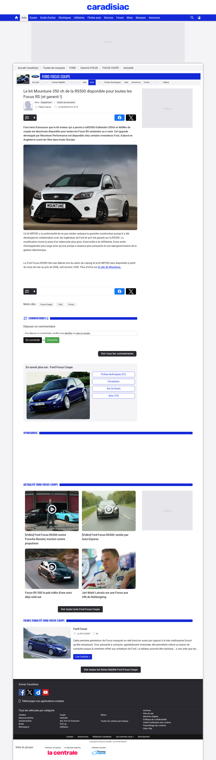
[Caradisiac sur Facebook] (22, 692)
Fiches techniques (112, 82)
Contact (69, 736)
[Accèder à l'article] (52, 511)
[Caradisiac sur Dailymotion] (38, 692)
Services (108, 17)
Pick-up (63, 724)
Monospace (24, 727)
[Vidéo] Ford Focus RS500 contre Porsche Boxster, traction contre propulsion (45, 539)
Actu (24, 17)
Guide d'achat (48, 17)
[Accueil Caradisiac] (16, 17)
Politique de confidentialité (155, 719)
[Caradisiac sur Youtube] (45, 692)
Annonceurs (83, 736)
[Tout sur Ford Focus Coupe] (23, 83)
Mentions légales (150, 716)
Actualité (128, 67)
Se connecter (32, 340)
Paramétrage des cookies (154, 725)
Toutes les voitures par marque (114, 721)
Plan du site (148, 713)
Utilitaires (79, 17)
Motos (103, 715)
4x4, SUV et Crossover (69, 721)
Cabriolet (64, 718)
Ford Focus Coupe (56, 76)
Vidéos (166, 82)
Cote (126, 82)
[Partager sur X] (131, 116)
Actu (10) (113, 395)
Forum (120, 17)
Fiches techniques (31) (113, 374)
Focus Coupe (46, 304)
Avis (85, 82)
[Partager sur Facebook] (120, 116)
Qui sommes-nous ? (125, 736)
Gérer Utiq (147, 728)
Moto (130, 17)
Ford (60, 304)
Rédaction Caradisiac (102, 736)
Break (21, 724)
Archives (147, 710)
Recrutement (144, 736)
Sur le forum (113, 388)
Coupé (62, 715)
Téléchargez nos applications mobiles (43, 701)
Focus (71, 304)
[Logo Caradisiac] (108, 13)
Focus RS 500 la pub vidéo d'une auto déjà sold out (48, 595)
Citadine (22, 715)
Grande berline (25, 721)
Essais (33, 17)
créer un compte (82, 333)
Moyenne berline (26, 718)
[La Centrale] (62, 755)
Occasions (113, 381)
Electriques (65, 17)
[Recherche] (192, 17)
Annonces (154, 17)
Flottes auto (94, 17)
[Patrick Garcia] (28, 110)
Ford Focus (80, 629)
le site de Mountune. (109, 267)
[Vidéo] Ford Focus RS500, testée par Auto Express (105, 537)
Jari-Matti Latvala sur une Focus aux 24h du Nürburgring (105, 595)
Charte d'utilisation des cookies (157, 722)
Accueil (35, 82)
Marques (141, 17)
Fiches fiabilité (58, 82)
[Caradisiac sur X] (30, 692)
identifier (68, 333)
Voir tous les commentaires (117, 353)
